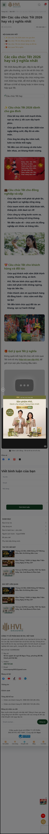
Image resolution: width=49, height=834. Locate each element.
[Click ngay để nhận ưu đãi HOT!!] (24, 417)
